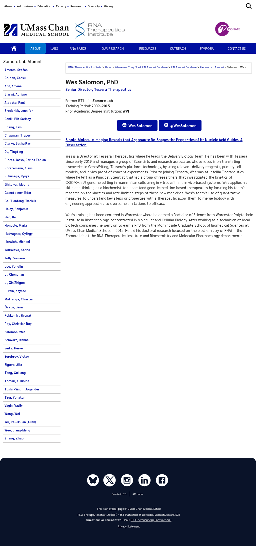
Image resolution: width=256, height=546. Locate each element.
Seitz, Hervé (13, 348)
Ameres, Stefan (16, 70)
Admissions (25, 6)
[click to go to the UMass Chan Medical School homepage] (36, 30)
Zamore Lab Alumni (212, 67)
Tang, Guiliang (15, 373)
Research (77, 6)
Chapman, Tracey (17, 135)
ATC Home (137, 493)
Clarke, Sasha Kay (17, 143)
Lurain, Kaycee (15, 291)
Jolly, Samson (14, 258)
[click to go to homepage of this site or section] (136, 30)
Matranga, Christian (19, 299)
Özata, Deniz (14, 307)
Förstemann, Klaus (18, 168)
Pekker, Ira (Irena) (17, 315)
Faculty (61, 6)
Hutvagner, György (18, 234)
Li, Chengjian (14, 274)
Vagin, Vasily (13, 405)
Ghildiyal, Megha (16, 184)
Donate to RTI (119, 493)
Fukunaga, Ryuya (16, 176)
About (8, 6)
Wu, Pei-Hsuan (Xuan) (20, 422)
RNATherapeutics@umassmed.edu (151, 520)
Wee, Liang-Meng (17, 430)
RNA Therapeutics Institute (85, 67)
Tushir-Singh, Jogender (21, 389)
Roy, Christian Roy (18, 324)
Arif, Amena (13, 86)
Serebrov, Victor (16, 356)
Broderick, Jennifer (18, 111)
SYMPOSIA (207, 48)
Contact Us (237, 48)
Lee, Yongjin (13, 266)
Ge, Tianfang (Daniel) (20, 201)
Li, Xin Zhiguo (14, 283)
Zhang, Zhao (14, 438)
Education (45, 6)
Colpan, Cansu (15, 78)
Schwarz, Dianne (16, 340)
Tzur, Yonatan (14, 397)
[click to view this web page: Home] (14, 48)
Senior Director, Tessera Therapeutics (98, 89)
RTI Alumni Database (184, 67)
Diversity (94, 6)
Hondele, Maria (15, 225)
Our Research (113, 48)
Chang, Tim (13, 127)
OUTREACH (178, 48)
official (113, 508)
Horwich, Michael (17, 242)
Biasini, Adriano (15, 94)
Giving (108, 6)
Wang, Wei (12, 414)
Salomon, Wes (14, 332)
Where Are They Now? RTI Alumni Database (141, 67)
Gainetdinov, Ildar (17, 193)
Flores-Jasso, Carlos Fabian (25, 160)
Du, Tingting (13, 152)
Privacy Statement (129, 526)
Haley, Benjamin (16, 209)
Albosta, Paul (14, 103)
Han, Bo (10, 217)
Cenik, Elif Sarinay (17, 119)
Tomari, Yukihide (16, 381)
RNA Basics (78, 48)
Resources (147, 48)
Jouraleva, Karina (17, 250)
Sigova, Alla (13, 365)
